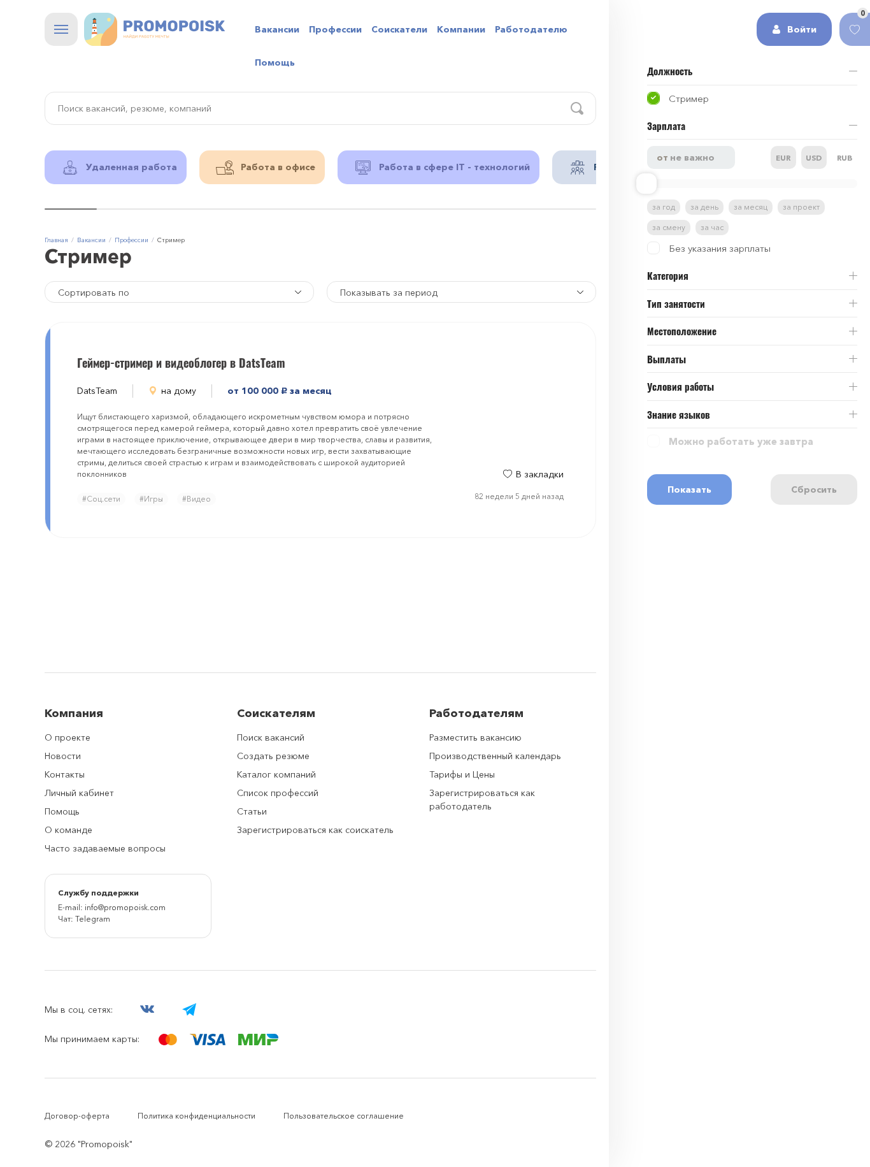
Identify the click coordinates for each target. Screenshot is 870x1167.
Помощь (275, 62)
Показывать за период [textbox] (389, 292)
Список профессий (277, 793)
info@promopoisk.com (125, 907)
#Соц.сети (101, 499)
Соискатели (399, 29)
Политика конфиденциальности (196, 1115)
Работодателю (531, 29)
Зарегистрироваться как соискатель (315, 830)
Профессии (335, 29)
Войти (802, 29)
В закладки (540, 474)
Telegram (92, 919)
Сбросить (814, 489)
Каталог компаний (276, 774)
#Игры (151, 499)
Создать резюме (273, 756)
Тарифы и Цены (462, 774)
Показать (689, 489)
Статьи (252, 811)
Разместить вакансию (475, 737)
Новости (63, 756)
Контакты (65, 774)
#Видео (196, 499)
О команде (68, 830)
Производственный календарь (495, 756)
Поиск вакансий (270, 737)
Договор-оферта (77, 1115)
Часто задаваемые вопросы (105, 848)
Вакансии (277, 29)
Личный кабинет (79, 793)
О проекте (67, 737)
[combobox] (461, 292)
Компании (461, 29)
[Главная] (154, 29)
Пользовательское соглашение (343, 1115)
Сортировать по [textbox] (93, 292)
